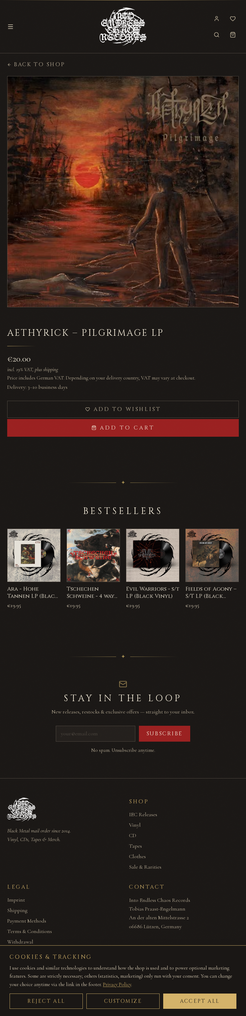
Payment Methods (26, 920)
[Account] (217, 19)
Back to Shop (39, 64)
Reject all (46, 1001)
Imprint (16, 899)
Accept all (200, 1001)
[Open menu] (10, 26)
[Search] (217, 35)
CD (132, 835)
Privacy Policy (117, 984)
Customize (123, 1001)
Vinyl (135, 825)
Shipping (17, 910)
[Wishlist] (233, 19)
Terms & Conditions (29, 931)
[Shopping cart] (233, 35)
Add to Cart (127, 428)
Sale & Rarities (145, 867)
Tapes (135, 846)
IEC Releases (143, 814)
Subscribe (164, 733)
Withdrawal (20, 941)
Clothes (137, 856)
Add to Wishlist (127, 409)
